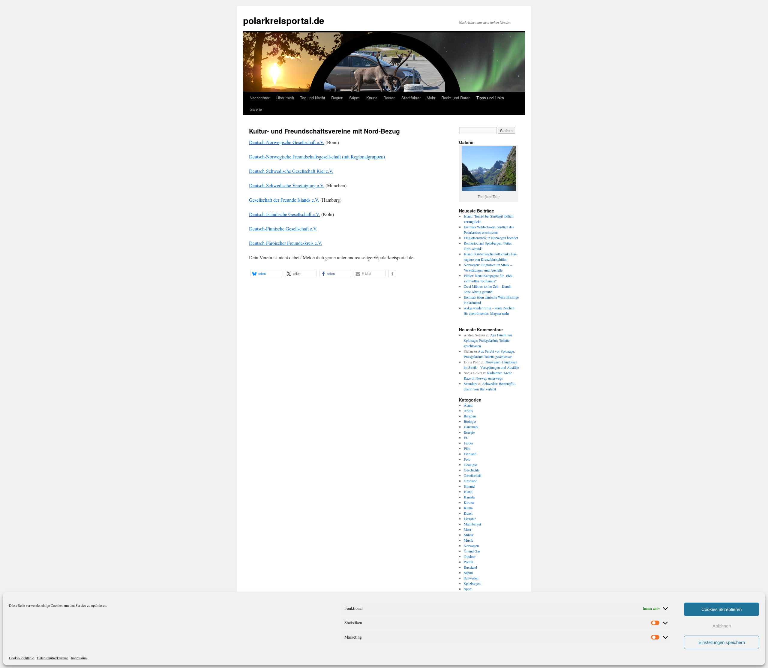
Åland (468, 405)
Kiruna (371, 98)
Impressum (79, 657)
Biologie (470, 421)
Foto (467, 459)
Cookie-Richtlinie (21, 657)
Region (337, 98)
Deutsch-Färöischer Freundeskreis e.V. (285, 243)
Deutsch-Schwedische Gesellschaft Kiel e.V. (291, 171)
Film (467, 448)
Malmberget (472, 524)
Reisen (389, 98)
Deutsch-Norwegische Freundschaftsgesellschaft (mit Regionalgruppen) (317, 156)
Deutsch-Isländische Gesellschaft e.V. (284, 214)
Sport (468, 588)
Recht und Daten (455, 98)
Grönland (470, 480)
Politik (468, 561)
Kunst (468, 513)
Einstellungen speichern (721, 642)
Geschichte (471, 470)
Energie (469, 432)
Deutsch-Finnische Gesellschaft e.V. (283, 228)
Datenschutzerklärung (52, 657)
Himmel (469, 486)
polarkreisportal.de (283, 20)
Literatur (470, 518)
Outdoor (470, 556)
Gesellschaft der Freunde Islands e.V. (284, 200)
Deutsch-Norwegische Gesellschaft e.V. (286, 142)
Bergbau (470, 416)
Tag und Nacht (312, 98)
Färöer (468, 443)
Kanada (469, 497)
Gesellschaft (472, 475)
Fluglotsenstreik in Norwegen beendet (491, 237)
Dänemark (471, 426)
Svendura (470, 383)
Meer (467, 529)
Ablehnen (721, 625)
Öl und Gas (472, 551)
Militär (468, 534)
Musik (468, 540)
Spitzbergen (472, 583)
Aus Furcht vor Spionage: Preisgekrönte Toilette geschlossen (488, 340)
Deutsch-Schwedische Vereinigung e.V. (286, 185)
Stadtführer (411, 98)
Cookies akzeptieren (721, 609)
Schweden (471, 578)
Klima (468, 507)
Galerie (256, 109)
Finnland (470, 453)
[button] (266, 273)
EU (466, 437)
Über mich (285, 98)
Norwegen (471, 545)
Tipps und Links (490, 98)
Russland (470, 567)
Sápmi (354, 98)
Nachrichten (260, 98)
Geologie (470, 464)
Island (468, 491)
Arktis (468, 410)
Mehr (431, 98)
